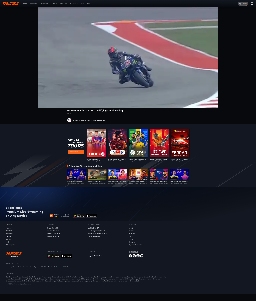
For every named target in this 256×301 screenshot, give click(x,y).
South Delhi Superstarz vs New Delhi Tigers (159, 181)
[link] (76, 176)
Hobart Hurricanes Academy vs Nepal (138, 181)
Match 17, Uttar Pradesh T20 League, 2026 (75, 183)
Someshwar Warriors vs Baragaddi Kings (94, 181)
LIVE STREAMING (78, 143)
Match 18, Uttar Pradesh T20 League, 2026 (178, 183)
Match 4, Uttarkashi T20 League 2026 (97, 183)
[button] (128, 57)
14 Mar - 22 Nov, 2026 (177, 161)
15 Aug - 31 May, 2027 (93, 161)
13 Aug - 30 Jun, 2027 (135, 161)
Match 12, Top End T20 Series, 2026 (137, 183)
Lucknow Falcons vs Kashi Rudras (74, 181)
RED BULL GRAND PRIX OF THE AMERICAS (89, 120)
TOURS (76, 146)
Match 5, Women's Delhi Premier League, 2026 (117, 183)
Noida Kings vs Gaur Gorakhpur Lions (179, 181)
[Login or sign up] (252, 3)
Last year (69, 113)
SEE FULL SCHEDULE (74, 152)
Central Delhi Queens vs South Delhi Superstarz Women (117, 181)
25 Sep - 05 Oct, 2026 (156, 161)
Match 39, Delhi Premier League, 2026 (159, 183)
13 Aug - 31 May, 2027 (114, 161)
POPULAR (73, 140)
